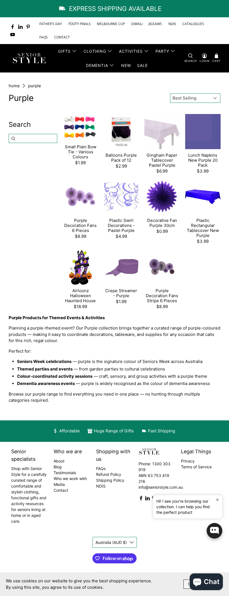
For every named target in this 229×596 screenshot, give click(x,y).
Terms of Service (196, 466)
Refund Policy (108, 474)
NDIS (172, 23)
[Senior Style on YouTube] (12, 34)
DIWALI (136, 23)
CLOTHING (95, 51)
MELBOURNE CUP (111, 23)
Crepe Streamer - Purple (121, 293)
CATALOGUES (193, 23)
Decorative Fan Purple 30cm (162, 223)
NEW (126, 65)
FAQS (43, 37)
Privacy (188, 461)
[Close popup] (217, 500)
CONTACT (62, 37)
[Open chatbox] (214, 531)
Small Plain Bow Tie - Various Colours (80, 151)
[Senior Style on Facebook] (12, 26)
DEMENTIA (97, 65)
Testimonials (65, 472)
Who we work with (70, 478)
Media (59, 484)
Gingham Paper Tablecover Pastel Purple (162, 160)
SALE (142, 65)
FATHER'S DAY (50, 23)
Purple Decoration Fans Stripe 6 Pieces (162, 295)
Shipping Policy (110, 480)
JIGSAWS (155, 23)
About (59, 461)
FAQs (101, 468)
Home (14, 86)
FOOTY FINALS (79, 23)
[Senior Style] (30, 58)
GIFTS (64, 51)
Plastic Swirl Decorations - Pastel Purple (121, 225)
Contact (61, 490)
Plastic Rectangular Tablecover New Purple (203, 228)
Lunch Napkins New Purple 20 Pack (203, 160)
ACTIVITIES (131, 51)
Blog (58, 466)
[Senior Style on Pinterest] (28, 26)
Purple (34, 86)
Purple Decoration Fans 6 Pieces (80, 225)
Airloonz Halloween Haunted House (80, 295)
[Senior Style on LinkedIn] (20, 26)
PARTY (162, 51)
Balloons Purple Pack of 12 (121, 157)
